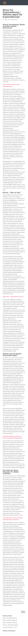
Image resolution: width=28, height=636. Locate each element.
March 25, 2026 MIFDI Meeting (10, 625)
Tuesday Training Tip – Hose (10, 627)
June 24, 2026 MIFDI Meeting (10, 618)
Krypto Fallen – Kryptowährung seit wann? (13, 296)
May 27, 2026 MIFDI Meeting (10, 620)
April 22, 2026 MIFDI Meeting (10, 622)
